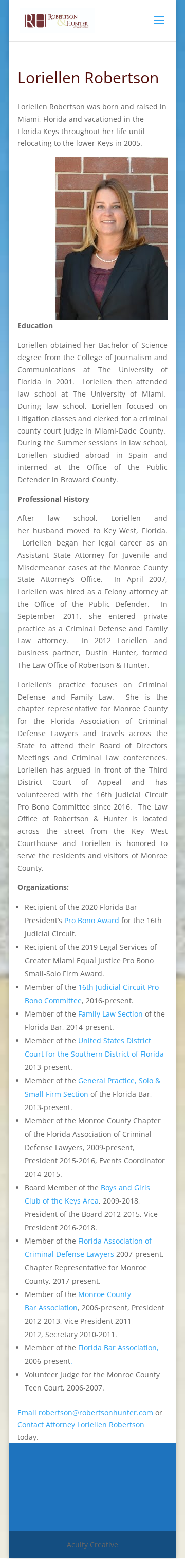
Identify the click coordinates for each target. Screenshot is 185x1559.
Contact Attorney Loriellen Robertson (80, 1425)
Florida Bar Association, (118, 1348)
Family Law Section (110, 1014)
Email (26, 1412)
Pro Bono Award (91, 920)
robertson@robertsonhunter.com (96, 1412)
